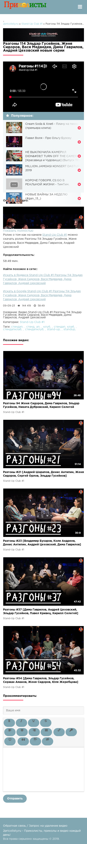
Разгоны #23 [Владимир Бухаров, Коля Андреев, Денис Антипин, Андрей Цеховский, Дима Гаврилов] (42, 543)
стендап (17, 327)
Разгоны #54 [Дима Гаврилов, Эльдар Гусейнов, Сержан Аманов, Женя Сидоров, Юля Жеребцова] (40, 680)
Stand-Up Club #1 (54, 235)
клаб (70, 327)
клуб (46, 327)
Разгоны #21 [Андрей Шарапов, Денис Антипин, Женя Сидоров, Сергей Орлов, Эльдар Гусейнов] (43, 474)
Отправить (15, 798)
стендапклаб (12, 329)
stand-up (53, 329)
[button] (9, 723)
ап (38, 327)
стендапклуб (34, 329)
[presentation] (9, 723)
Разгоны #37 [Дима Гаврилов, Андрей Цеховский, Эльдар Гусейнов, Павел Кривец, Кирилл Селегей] (40, 612)
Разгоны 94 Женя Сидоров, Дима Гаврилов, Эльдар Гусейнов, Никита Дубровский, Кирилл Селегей (41, 405)
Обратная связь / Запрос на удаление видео (35, 826)
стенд (30, 327)
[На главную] (25, 7)
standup (69, 329)
